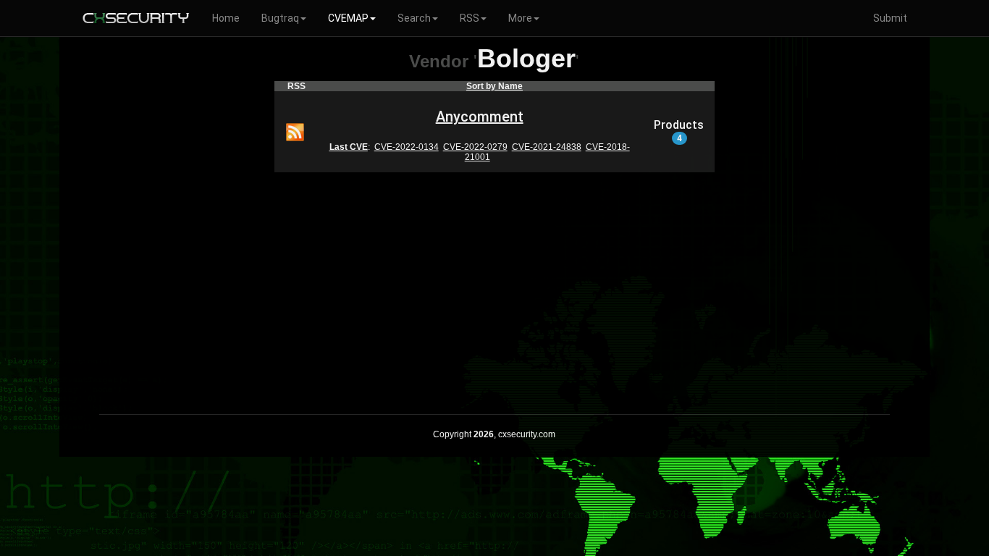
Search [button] (414, 18)
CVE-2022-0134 (406, 147)
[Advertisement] (494, 283)
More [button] (520, 18)
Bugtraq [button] (280, 18)
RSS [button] (469, 18)
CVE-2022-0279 (475, 147)
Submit (890, 18)
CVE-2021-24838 (546, 147)
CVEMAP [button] (348, 18)
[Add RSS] (295, 131)
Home (226, 18)
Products (679, 131)
